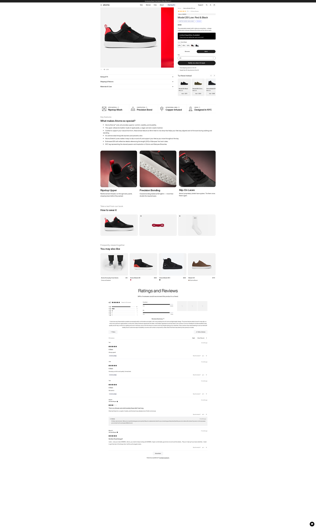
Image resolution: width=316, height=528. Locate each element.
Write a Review (195, 11)
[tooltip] (163, 318)
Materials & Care (106, 86)
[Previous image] (101, 69)
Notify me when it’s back (196, 63)
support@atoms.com (128, 423)
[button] (123, 307)
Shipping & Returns (106, 81)
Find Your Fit (171, 5)
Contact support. (164, 458)
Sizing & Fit (104, 77)
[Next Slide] (206, 306)
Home (179, 8)
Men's (206, 51)
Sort (193, 338)
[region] (192, 306)
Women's (187, 51)
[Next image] (104, 69)
